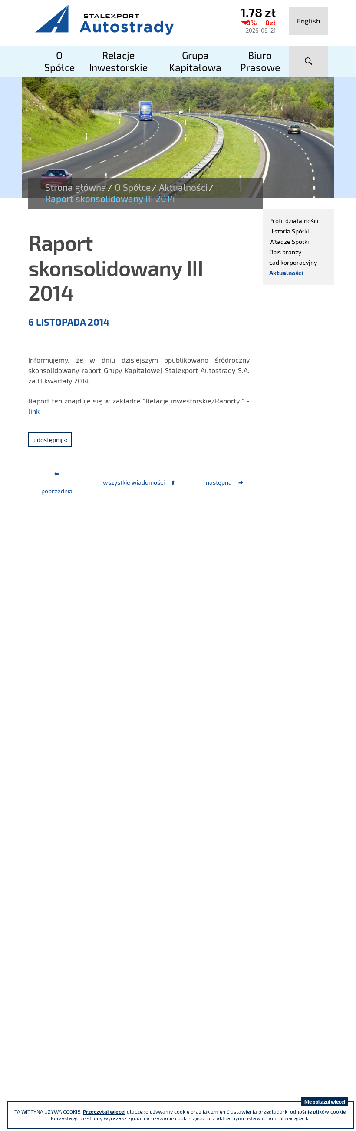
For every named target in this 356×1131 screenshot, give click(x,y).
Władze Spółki (289, 241)
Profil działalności (293, 220)
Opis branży (285, 252)
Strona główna (75, 187)
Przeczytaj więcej (104, 1111)
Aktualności (183, 187)
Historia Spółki (289, 231)
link (34, 411)
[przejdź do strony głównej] (126, 19)
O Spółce (133, 187)
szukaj (308, 61)
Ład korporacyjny (293, 262)
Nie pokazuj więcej (324, 1101)
